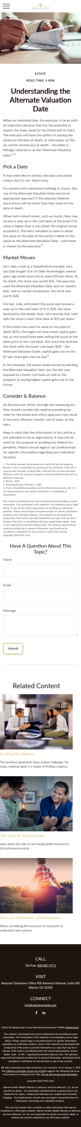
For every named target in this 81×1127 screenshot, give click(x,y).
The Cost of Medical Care (22, 836)
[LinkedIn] (44, 1012)
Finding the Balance (17, 754)
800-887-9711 (46, 965)
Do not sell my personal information (59, 1074)
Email (7, 585)
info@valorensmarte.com (40, 1005)
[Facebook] (36, 1012)
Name (7, 559)
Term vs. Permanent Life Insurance (30, 918)
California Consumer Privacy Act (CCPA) (26, 1071)
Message (9, 610)
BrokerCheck (72, 1027)
